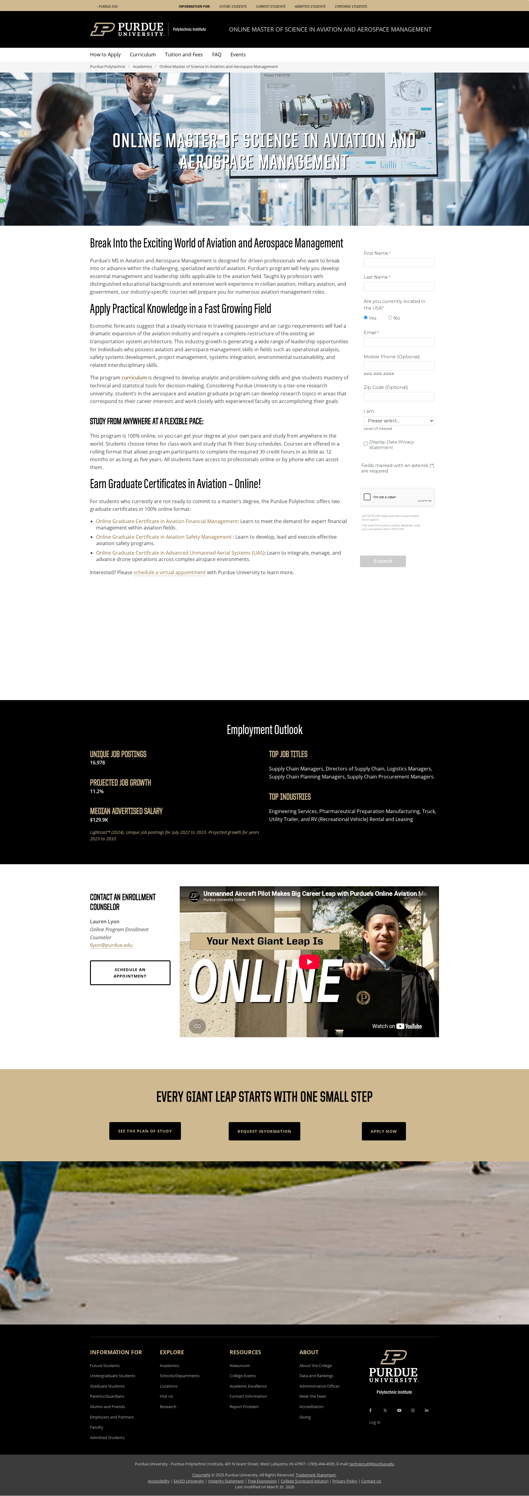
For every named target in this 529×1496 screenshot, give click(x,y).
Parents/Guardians (107, 1396)
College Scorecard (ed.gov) (304, 1481)
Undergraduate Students (112, 1375)
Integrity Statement (226, 1481)
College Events (243, 1375)
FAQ (216, 54)
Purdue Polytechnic (108, 66)
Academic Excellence (248, 1386)
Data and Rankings (316, 1375)
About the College (315, 1365)
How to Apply (105, 54)
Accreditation (311, 1406)
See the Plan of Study (145, 1131)
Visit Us (166, 1396)
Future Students (233, 6)
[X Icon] (385, 1410)
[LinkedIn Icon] (426, 1410)
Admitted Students (310, 6)
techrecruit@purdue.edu (371, 1464)
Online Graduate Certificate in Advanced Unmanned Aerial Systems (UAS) (180, 552)
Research (168, 1406)
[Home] (159, 29)
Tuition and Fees (184, 54)
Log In (375, 1422)
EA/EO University (189, 1481)
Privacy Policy (344, 1481)
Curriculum (143, 54)
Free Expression (262, 1481)
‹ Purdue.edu (107, 6)
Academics (142, 66)
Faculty (96, 1427)
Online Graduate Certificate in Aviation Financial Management (167, 521)
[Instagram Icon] (413, 1410)
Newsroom (240, 1365)
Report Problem (244, 1406)
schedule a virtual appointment (169, 572)
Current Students (271, 6)
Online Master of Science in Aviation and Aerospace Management (330, 29)
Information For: (194, 6)
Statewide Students (351, 6)
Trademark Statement (316, 1475)
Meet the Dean (312, 1396)
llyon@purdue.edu (111, 945)
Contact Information (248, 1396)
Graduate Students (107, 1386)
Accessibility (159, 1481)
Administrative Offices (319, 1386)
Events (238, 54)
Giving (305, 1417)
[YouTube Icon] (399, 1410)
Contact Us (371, 1481)
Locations (169, 1386)
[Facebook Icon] (370, 1410)
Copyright (201, 1475)
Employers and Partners (112, 1417)
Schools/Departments (180, 1375)
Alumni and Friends (107, 1406)
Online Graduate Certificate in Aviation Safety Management (164, 536)
